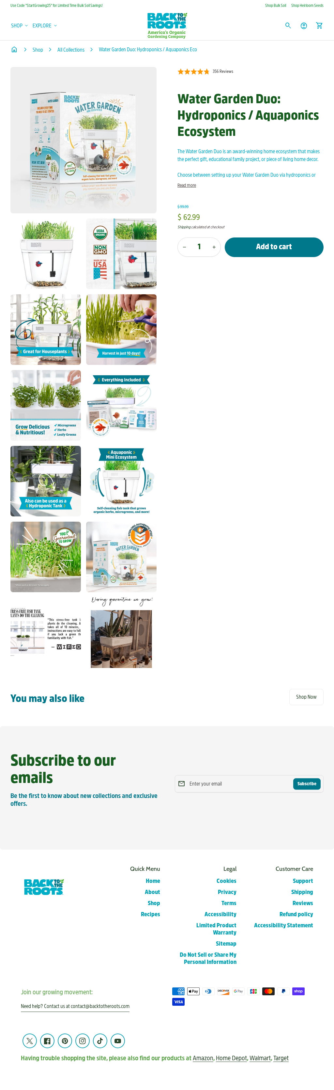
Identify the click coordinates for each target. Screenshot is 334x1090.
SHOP (20, 26)
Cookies (226, 881)
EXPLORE (45, 26)
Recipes (150, 914)
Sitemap (226, 944)
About (152, 892)
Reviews (303, 903)
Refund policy (296, 914)
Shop (38, 50)
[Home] (167, 25)
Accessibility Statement (283, 925)
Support (303, 881)
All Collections (70, 50)
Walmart (260, 1058)
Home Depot (231, 1058)
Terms (228, 903)
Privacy (227, 892)
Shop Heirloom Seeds (307, 6)
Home (153, 881)
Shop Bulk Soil (275, 6)
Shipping (183, 227)
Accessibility (220, 914)
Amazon (203, 1058)
